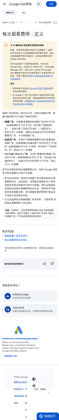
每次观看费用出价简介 (16, 239)
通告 (24, 12)
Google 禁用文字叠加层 (40, 88)
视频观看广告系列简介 (16, 235)
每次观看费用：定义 (48, 22)
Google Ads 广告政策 (21, 389)
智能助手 (50, 416)
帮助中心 (10, 12)
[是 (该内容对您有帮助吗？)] (45, 264)
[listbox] (41, 389)
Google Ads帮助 (20, 4)
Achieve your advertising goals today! (20, 338)
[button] (4, 4)
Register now (11, 356)
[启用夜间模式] (34, 379)
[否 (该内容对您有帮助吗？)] (52, 264)
